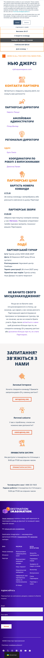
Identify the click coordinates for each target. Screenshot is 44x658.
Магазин (13, 221)
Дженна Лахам (13, 167)
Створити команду (22, 36)
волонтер (34, 537)
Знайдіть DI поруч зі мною (22, 40)
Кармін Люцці (13, 112)
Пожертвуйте (22, 537)
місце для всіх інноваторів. (15, 529)
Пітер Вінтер (12, 126)
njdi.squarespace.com (22, 69)
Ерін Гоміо (11, 152)
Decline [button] (26, 22)
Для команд (21, 49)
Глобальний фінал (22, 45)
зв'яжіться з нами (30, 322)
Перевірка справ (22, 27)
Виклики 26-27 (22, 31)
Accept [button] (17, 22)
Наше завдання (8, 518)
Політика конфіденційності (21, 11)
